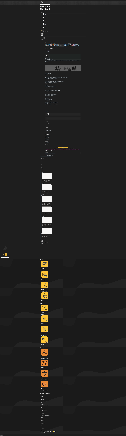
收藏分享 (42, 241)
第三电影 (48, 114)
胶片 (47, 118)
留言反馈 (42, 2)
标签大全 (42, 1)
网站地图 (48, 431)
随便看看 (45, 431)
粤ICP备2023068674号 (43, 432)
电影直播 (42, 243)
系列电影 (48, 113)
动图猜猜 (43, 30)
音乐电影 (47, 123)
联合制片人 (47, 144)
